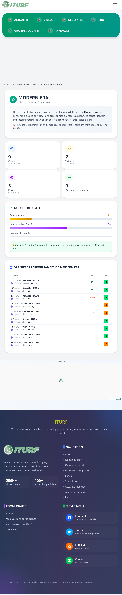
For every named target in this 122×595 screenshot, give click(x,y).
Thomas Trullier (19, 291)
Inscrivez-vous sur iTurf (18, 524)
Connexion (11, 529)
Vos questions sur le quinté (20, 518)
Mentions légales (48, 582)
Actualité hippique (75, 486)
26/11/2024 (16, 296)
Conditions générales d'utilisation (76, 582)
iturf (67, 454)
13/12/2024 (16, 288)
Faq (67, 497)
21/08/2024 (16, 319)
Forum (69, 476)
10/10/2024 (16, 303)
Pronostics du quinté (77, 470)
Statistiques (71, 481)
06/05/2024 (16, 342)
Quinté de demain (75, 465)
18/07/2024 (16, 327)
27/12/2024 (16, 280)
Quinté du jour (73, 459)
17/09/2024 (16, 311)
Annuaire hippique (75, 492)
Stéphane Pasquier (21, 283)
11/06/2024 (16, 334)
